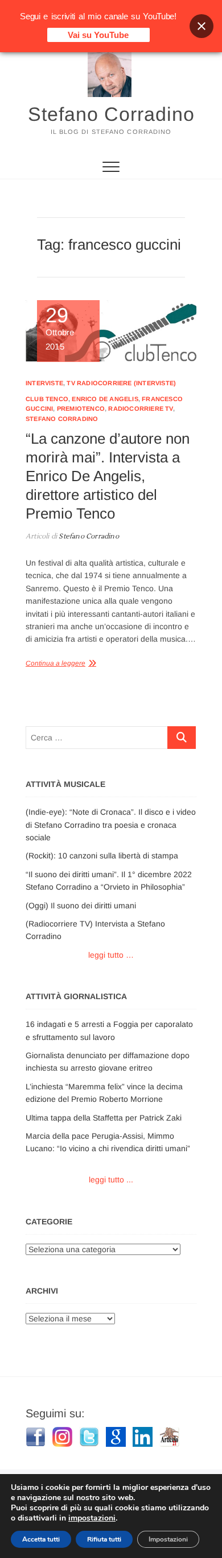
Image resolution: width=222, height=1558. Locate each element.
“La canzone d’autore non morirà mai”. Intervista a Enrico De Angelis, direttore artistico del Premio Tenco (108, 476)
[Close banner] (201, 26)
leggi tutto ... (111, 1179)
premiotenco (81, 408)
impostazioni (92, 1518)
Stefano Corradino (111, 114)
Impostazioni (168, 1539)
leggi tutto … (111, 954)
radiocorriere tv (140, 408)
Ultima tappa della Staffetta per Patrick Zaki (104, 1117)
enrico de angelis (105, 398)
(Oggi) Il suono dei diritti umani (81, 905)
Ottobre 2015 (60, 328)
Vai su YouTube (98, 35)
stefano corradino (62, 418)
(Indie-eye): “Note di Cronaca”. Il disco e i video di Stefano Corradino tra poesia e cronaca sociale (111, 824)
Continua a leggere (55, 663)
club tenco (47, 398)
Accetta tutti (41, 1539)
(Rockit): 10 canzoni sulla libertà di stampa (102, 855)
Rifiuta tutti (104, 1539)
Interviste (44, 383)
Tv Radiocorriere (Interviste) (121, 383)
